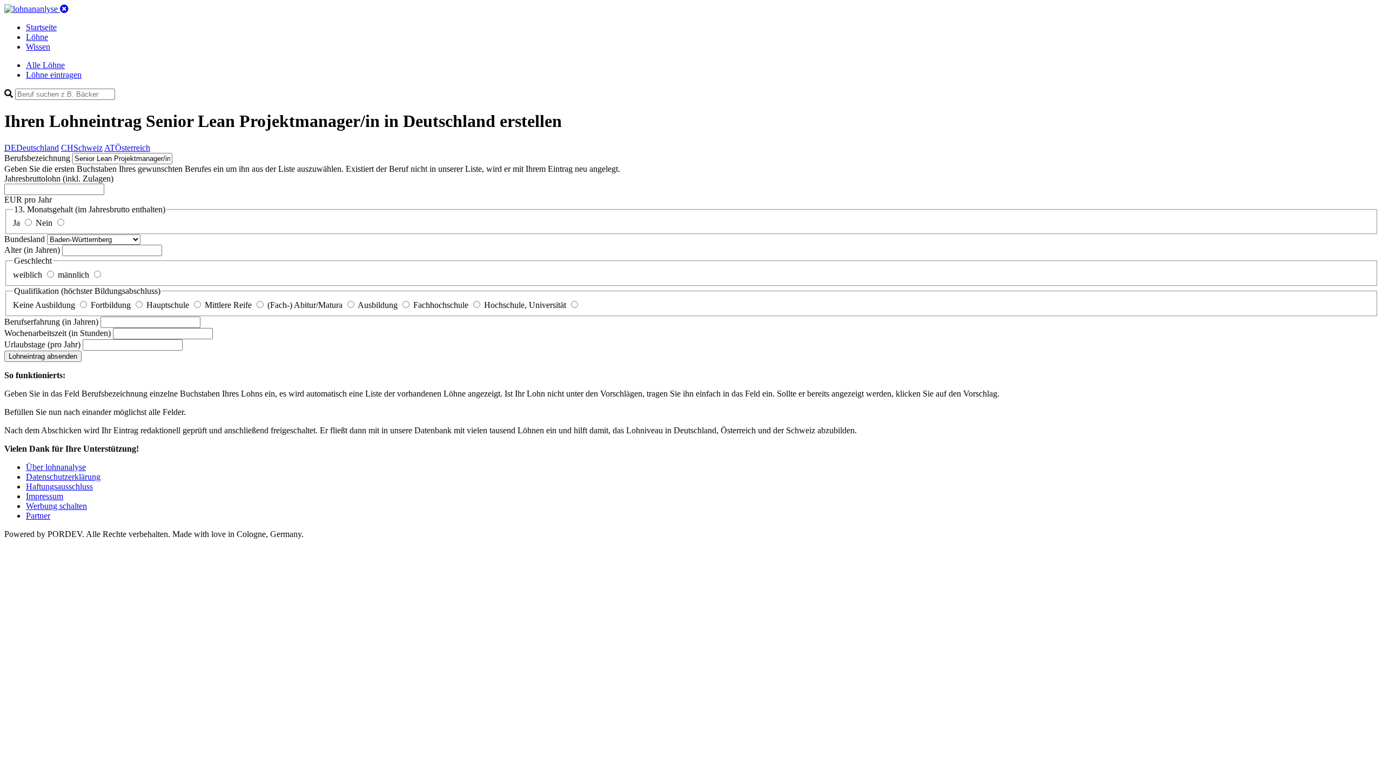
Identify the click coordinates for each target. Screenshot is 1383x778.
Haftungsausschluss (59, 486)
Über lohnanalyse (56, 467)
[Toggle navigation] (64, 9)
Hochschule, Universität (526, 305)
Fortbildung (112, 305)
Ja (17, 222)
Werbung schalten (56, 506)
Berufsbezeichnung (37, 158)
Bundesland (25, 239)
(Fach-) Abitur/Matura (306, 305)
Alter (32, 249)
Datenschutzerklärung (63, 476)
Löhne (37, 37)
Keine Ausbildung (45, 305)
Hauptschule (168, 305)
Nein (45, 222)
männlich (74, 274)
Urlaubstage (42, 344)
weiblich (28, 274)
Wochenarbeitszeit (57, 333)
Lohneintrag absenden (43, 356)
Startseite (41, 27)
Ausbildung (379, 305)
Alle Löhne (45, 65)
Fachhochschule (442, 305)
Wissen (38, 46)
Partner (38, 515)
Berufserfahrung (51, 321)
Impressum (44, 496)
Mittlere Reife (229, 305)
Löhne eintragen (54, 74)
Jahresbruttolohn (58, 178)
